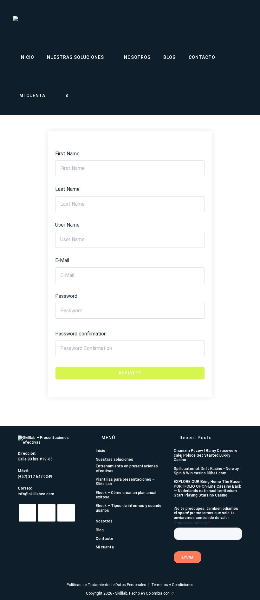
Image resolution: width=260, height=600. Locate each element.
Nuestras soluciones (114, 459)
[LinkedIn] (27, 513)
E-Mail (62, 260)
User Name (67, 225)
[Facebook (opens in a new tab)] (224, 19)
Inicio (100, 450)
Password (66, 296)
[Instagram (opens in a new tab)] (234, 19)
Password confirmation (81, 334)
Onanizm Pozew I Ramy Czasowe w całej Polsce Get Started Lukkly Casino (205, 455)
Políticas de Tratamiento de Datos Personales (106, 585)
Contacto (104, 538)
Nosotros (104, 521)
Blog (100, 530)
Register (130, 373)
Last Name (67, 189)
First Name (67, 154)
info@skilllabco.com (36, 494)
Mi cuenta (105, 547)
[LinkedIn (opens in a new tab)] (244, 19)
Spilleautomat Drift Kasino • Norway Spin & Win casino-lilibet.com (206, 470)
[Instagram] (46, 513)
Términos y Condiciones (172, 585)
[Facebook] (66, 513)
